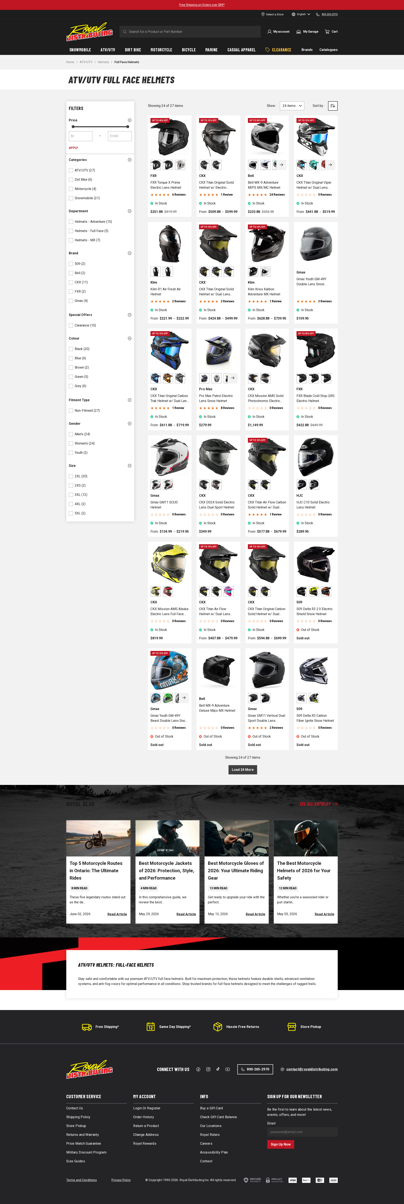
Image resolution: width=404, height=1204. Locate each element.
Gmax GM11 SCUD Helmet (164, 504)
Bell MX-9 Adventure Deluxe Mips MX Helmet (217, 708)
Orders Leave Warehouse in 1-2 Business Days (202, 5)
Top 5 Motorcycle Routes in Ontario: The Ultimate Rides (96, 871)
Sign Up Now (281, 1144)
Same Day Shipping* (175, 1027)
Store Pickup (310, 1027)
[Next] (281, 165)
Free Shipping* (107, 1027)
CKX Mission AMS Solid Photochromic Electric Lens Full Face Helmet (265, 399)
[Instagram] (208, 1069)
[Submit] (124, 32)
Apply (73, 148)
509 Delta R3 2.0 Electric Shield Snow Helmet (314, 611)
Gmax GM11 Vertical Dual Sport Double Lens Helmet (266, 718)
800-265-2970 (258, 1069)
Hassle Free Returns (242, 1027)
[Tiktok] (218, 1069)
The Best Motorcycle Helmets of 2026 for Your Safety (304, 871)
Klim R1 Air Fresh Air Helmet (165, 291)
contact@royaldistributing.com (312, 1069)
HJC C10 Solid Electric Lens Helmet (313, 504)
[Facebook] (198, 1069)
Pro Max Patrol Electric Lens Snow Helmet (216, 398)
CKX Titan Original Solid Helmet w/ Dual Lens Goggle (216, 292)
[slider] (73, 126)
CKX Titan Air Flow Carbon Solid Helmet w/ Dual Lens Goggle (267, 505)
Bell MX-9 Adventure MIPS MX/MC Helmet (264, 185)
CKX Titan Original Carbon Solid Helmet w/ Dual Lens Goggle (266, 612)
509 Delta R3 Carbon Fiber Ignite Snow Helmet (315, 718)
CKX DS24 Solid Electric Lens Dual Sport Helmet (217, 504)
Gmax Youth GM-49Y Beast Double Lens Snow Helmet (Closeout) (169, 718)
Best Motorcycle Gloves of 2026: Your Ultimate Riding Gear (236, 871)
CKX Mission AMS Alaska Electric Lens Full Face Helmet (169, 612)
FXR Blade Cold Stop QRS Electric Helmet (315, 398)
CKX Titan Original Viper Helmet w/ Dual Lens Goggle (313, 185)
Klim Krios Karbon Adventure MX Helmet (264, 291)
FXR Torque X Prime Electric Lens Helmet (165, 185)
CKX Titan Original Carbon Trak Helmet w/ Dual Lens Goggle (169, 399)
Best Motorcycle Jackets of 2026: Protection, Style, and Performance (166, 871)
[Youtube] (227, 1069)
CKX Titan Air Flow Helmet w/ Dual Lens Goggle (214, 612)
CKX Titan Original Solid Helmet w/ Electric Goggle (216, 185)
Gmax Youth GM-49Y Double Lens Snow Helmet (311, 282)
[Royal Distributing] (89, 31)
